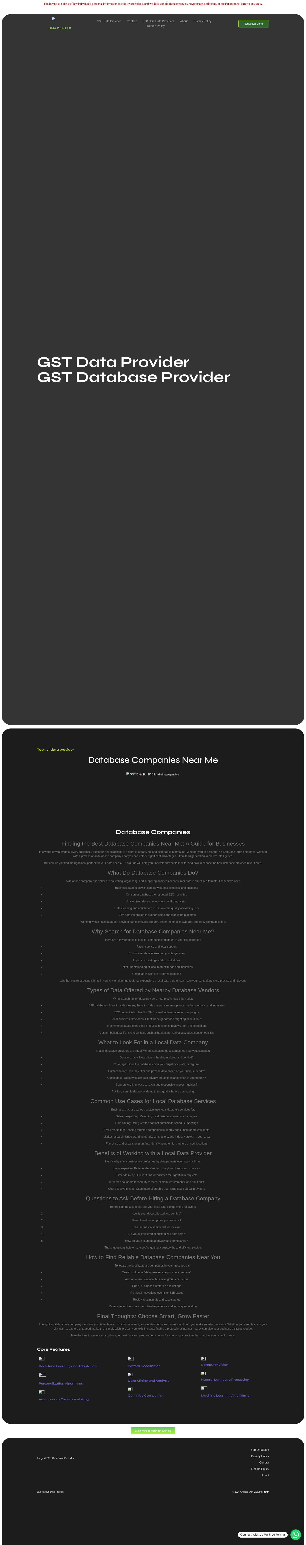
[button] (295, 1534)
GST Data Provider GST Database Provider (133, 369)
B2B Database (260, 1449)
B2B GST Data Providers (158, 21)
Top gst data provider (55, 750)
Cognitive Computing (145, 1395)
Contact (132, 21)
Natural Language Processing (225, 1380)
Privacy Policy (202, 21)
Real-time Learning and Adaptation (68, 1366)
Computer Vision (214, 1365)
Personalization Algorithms (61, 1383)
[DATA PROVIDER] (59, 21)
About (184, 21)
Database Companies (153, 832)
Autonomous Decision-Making (64, 1399)
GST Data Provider (109, 21)
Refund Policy (156, 25)
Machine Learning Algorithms (225, 1395)
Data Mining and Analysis (148, 1381)
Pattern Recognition (144, 1366)
